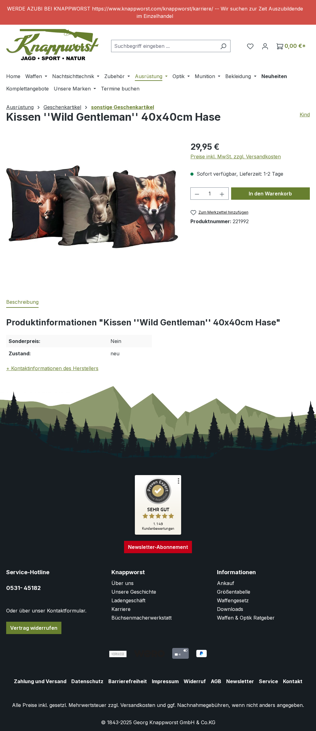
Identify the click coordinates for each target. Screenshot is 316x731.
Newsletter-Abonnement (158, 547)
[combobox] (163, 46)
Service (268, 681)
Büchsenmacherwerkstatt (141, 618)
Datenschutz (87, 681)
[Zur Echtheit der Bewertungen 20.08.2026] (158, 533)
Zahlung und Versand (40, 681)
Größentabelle (233, 592)
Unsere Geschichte (133, 592)
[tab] (22, 302)
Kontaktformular (66, 611)
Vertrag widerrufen (33, 628)
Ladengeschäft (128, 600)
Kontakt (292, 681)
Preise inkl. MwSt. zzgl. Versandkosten (235, 156)
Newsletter (240, 681)
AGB (216, 681)
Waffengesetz (233, 600)
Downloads (230, 609)
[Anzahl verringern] (196, 193)
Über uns (122, 583)
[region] (158, 12)
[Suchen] (223, 46)
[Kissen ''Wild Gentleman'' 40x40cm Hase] (92, 206)
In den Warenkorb (270, 193)
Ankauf (225, 583)
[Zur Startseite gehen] (52, 44)
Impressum (165, 681)
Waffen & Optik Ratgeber (246, 618)
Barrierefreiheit (127, 681)
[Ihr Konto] (265, 46)
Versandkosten (137, 705)
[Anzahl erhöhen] (222, 193)
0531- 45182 (23, 588)
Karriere (121, 609)
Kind (305, 114)
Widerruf (195, 681)
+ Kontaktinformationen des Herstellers (52, 368)
